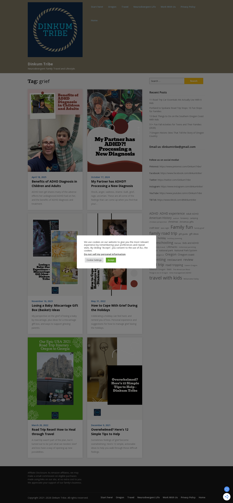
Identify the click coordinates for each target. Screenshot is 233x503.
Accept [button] (111, 260)
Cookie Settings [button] (94, 260)
